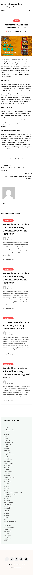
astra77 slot (7, 538)
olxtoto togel (7, 496)
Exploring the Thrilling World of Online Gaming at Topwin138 (15, 169)
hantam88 (7, 440)
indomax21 (7, 432)
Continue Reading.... (8, 259)
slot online (7, 451)
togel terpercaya (8, 442)
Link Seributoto (8, 459)
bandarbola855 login (10, 478)
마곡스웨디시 (7, 536)
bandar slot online (9, 430)
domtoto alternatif (9, 455)
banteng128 (7, 529)
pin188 (6, 517)
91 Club (6, 446)
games (16, 20)
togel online (7, 480)
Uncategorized (8, 220)
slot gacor (6, 498)
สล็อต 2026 (7, 473)
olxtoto (6, 438)
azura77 (6, 428)
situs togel (7, 461)
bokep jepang (7, 453)
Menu (3, 10)
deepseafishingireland (11, 4)
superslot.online (8, 502)
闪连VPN (6, 467)
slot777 (6, 490)
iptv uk (6, 523)
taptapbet (6, 434)
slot (5, 519)
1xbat (5, 436)
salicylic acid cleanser (10, 521)
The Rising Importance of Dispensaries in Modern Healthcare (18, 177)
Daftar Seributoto (9, 463)
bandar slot (7, 469)
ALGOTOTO (7, 540)
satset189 (6, 484)
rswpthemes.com (19, 567)
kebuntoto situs (8, 505)
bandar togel (7, 444)
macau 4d (6, 448)
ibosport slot (7, 525)
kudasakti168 (7, 532)
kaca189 (6, 534)
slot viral (6, 486)
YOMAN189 (7, 509)
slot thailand (7, 482)
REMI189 (6, 511)
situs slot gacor (8, 507)
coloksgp (6, 488)
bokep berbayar (8, 471)
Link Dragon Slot (16, 158)
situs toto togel (8, 465)
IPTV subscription (9, 527)
